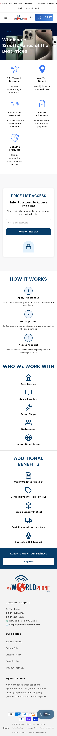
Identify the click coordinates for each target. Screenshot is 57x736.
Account (29, 8)
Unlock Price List (28, 231)
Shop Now (29, 561)
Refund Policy (12, 661)
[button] (6, 17)
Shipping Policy (13, 655)
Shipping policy (20, 732)
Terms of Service (14, 642)
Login (20, 8)
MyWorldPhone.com (27, 724)
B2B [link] (9, 32)
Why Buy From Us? (15, 668)
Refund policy (17, 728)
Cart (37, 8)
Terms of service (47, 728)
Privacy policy (31, 728)
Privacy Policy (13, 648)
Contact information (37, 732)
